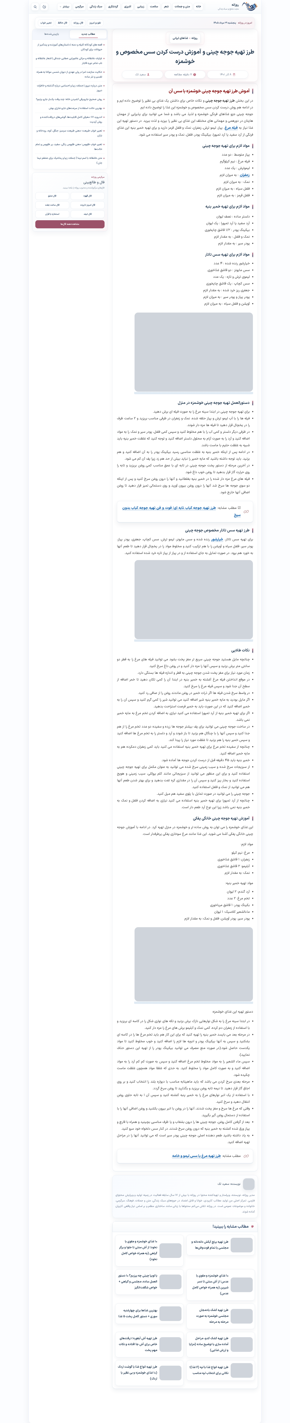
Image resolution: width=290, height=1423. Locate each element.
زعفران (245, 175)
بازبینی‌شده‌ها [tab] (51, 34)
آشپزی (127, 7)
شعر (166, 7)
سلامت (154, 7)
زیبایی (140, 7)
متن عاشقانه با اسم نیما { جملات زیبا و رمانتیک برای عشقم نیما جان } (69, 160)
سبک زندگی (96, 7)
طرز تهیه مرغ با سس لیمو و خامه (196, 1156)
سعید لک (223, 1184)
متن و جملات (182, 7)
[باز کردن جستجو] (35, 7)
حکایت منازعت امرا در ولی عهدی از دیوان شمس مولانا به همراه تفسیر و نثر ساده (69, 74)
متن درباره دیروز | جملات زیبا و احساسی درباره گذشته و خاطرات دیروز (69, 88)
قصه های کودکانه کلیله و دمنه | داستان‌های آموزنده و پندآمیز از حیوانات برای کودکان (69, 47)
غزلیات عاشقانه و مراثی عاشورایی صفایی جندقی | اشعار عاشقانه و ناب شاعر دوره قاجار (69, 61)
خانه (198, 7)
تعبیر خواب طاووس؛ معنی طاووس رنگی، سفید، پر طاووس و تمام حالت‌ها (69, 147)
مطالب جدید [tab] (88, 34)
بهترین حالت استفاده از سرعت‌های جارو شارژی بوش (75, 108)
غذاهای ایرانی (180, 38)
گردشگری (113, 7)
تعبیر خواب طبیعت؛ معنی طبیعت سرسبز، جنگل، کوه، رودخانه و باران (69, 133)
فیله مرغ (231, 127)
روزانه (250, 6)
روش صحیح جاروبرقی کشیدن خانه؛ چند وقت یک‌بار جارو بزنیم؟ (69, 99)
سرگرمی (79, 7)
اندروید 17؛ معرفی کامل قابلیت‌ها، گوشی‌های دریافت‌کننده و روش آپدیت (71, 119)
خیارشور (217, 539)
